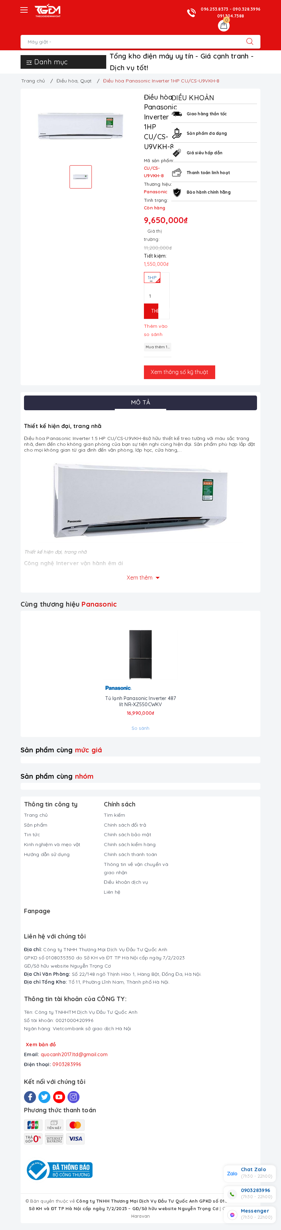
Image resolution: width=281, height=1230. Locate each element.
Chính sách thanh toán (130, 854)
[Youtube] (59, 1097)
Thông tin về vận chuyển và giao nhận (136, 868)
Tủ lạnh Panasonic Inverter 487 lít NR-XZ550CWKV (140, 701)
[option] (80, 126)
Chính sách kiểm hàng (130, 844)
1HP (152, 277)
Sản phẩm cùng (61, 750)
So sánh (141, 728)
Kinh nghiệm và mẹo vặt (52, 844)
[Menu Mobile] (24, 9)
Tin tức (32, 834)
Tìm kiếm (114, 815)
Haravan (140, 1216)
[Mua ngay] (116, 654)
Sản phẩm (35, 825)
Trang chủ (36, 815)
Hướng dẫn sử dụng (47, 854)
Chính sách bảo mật (127, 834)
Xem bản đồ (41, 1044)
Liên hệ (112, 892)
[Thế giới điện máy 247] (47, 10)
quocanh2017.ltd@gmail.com (74, 1054)
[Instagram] (74, 1097)
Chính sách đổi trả (125, 825)
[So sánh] (165, 654)
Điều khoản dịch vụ (126, 882)
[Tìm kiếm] (249, 42)
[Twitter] (44, 1097)
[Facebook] (30, 1097)
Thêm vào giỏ (154, 311)
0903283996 (66, 1064)
